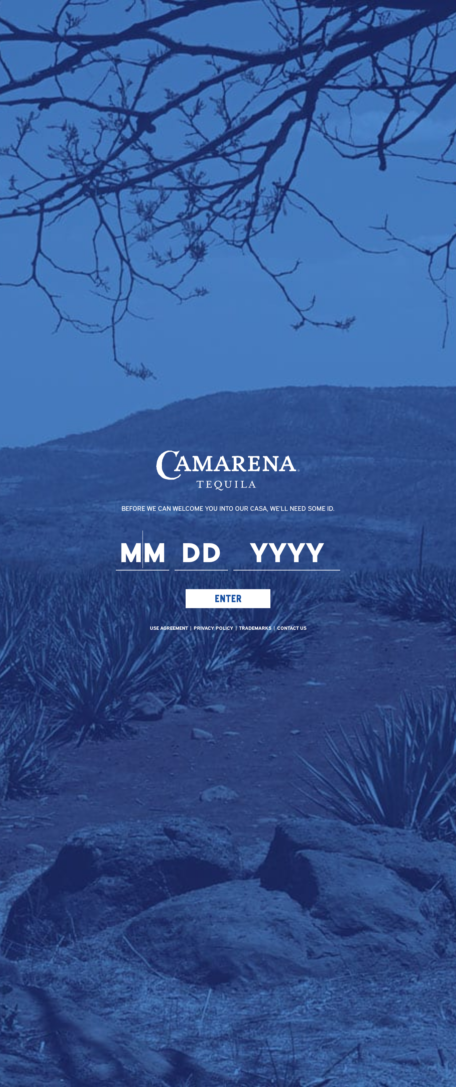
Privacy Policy (213, 627)
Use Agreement (169, 627)
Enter (228, 598)
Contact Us (291, 627)
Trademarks (255, 627)
